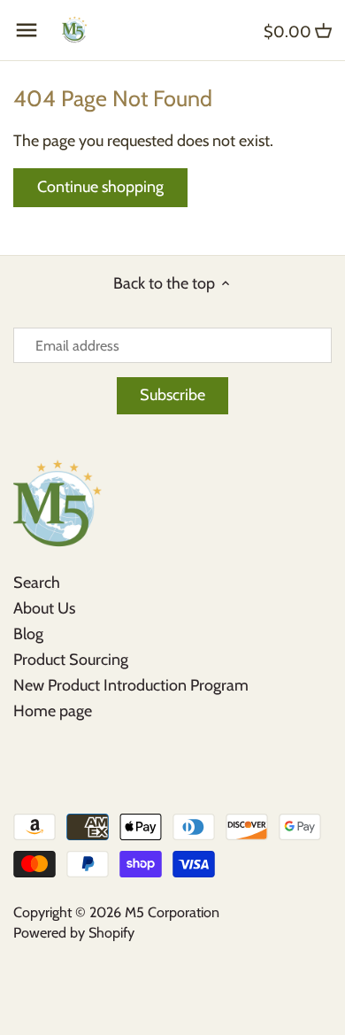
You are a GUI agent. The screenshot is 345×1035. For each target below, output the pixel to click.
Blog (28, 634)
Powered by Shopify (73, 932)
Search (36, 582)
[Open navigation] (26, 30)
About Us (44, 608)
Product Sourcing (70, 659)
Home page (52, 711)
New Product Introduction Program (131, 685)
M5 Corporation (172, 912)
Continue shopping (100, 187)
